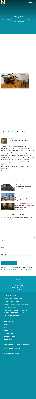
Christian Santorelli (16, 20)
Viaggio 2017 (19, 196)
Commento (4, 223)
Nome (3, 240)
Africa (18, 279)
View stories (6, 175)
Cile (16, 203)
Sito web (3, 254)
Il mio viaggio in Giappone (23, 186)
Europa (18, 283)
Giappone (21, 184)
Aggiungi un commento (18, 21)
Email (3, 247)
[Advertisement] (18, 53)
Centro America (18, 287)
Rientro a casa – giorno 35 (23, 198)
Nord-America (19, 194)
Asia (16, 184)
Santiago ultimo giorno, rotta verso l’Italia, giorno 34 (25, 206)
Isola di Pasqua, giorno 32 (13, 315)
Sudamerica (27, 194)
